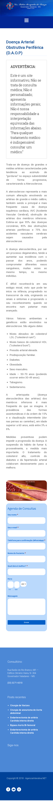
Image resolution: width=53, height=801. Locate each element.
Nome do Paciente (17, 553)
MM (16, 590)
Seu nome (13, 515)
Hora (10, 579)
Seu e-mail (13, 527)
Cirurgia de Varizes (20, 705)
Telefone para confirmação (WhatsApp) (26, 540)
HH (10, 590)
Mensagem (13, 596)
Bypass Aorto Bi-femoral (22, 725)
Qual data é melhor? (18, 566)
